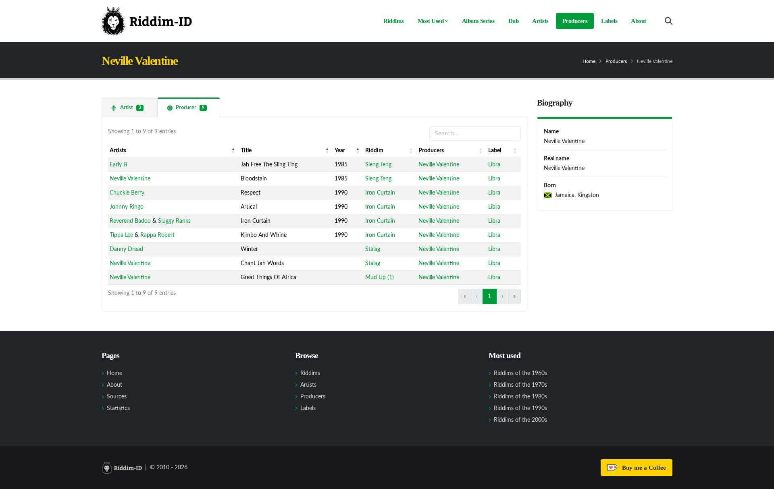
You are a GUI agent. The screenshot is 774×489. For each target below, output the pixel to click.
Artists (540, 21)
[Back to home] (147, 20)
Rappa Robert (157, 235)
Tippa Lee (121, 235)
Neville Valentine (438, 165)
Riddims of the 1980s (520, 397)
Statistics (118, 408)
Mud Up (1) (379, 277)
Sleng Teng (378, 165)
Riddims (393, 21)
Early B (118, 165)
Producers (575, 21)
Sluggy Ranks (174, 221)
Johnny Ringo (127, 207)
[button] (233, 151)
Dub (513, 21)
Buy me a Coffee (642, 467)
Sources (117, 397)
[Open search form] (668, 21)
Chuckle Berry (127, 193)
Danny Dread (126, 249)
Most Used (431, 21)
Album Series (478, 21)
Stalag (372, 249)
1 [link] (489, 296)
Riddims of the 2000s (520, 420)
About (638, 21)
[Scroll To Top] (760, 480)
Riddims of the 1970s (520, 385)
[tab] (129, 107)
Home (589, 61)
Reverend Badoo (130, 221)
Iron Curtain (380, 193)
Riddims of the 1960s (520, 373)
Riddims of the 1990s (520, 408)
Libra (494, 165)
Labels (609, 21)
